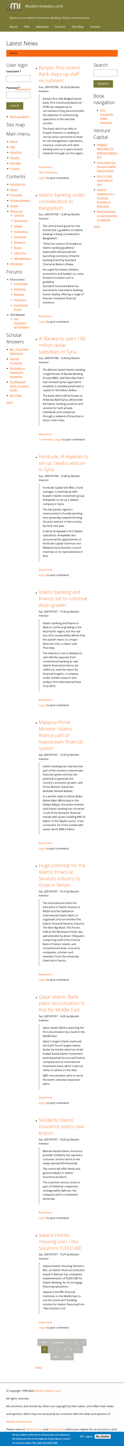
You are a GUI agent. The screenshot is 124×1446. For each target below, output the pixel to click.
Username (13, 71)
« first (43, 1342)
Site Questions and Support (21, 323)
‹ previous (58, 1342)
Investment (21, 283)
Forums (60, 27)
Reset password (19, 116)
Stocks (14, 206)
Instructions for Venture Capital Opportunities (106, 166)
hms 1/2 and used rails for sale (105, 180)
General (19, 215)
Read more (45, 167)
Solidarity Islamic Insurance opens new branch (61, 1126)
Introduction (18, 184)
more (38, 1367)
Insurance (20, 300)
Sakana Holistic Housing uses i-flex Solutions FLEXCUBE (60, 1241)
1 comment (46, 439)
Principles (16, 195)
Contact (95, 27)
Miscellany (16, 264)
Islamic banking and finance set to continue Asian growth (63, 598)
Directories (21, 220)
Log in (42, 178)
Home (13, 53)
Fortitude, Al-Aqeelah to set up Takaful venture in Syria (63, 463)
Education (20, 237)
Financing (20, 289)
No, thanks (102, 1436)
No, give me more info (44, 1442)
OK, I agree (86, 1436)
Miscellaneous (22, 258)
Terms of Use (34, 1429)
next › (56, 1356)
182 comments (48, 172)
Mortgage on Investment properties (17, 372)
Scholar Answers (20, 200)
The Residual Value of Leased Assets (19, 386)
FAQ (27, 27)
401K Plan (16, 395)
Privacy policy (57, 1429)
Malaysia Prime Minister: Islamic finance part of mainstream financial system (61, 735)
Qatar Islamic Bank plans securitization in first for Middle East (62, 1003)
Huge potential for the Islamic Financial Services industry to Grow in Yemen (62, 875)
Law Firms (20, 253)
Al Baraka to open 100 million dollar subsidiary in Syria (62, 345)
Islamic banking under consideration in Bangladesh (62, 201)
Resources (16, 211)
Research (19, 242)
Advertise (42, 27)
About (14, 27)
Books (17, 247)
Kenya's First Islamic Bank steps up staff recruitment (60, 74)
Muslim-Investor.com (47, 1391)
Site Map (78, 27)
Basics (14, 189)
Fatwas (18, 226)
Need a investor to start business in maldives (107, 215)
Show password (23, 89)
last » (68, 1356)
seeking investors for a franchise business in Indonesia (105, 198)
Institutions (21, 231)
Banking (19, 294)
